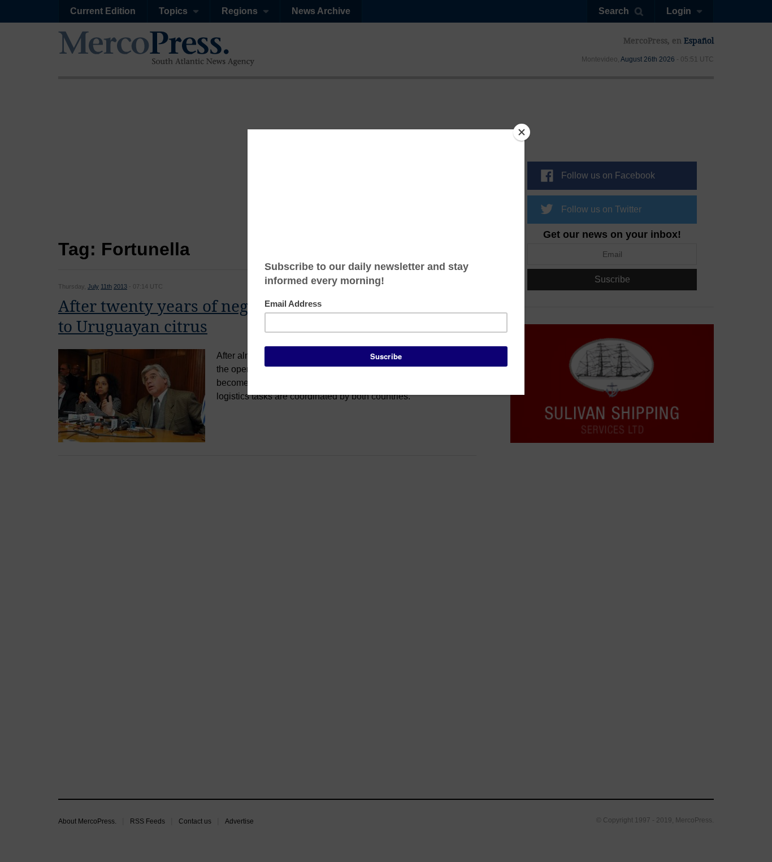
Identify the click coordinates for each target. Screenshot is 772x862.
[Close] (521, 132)
